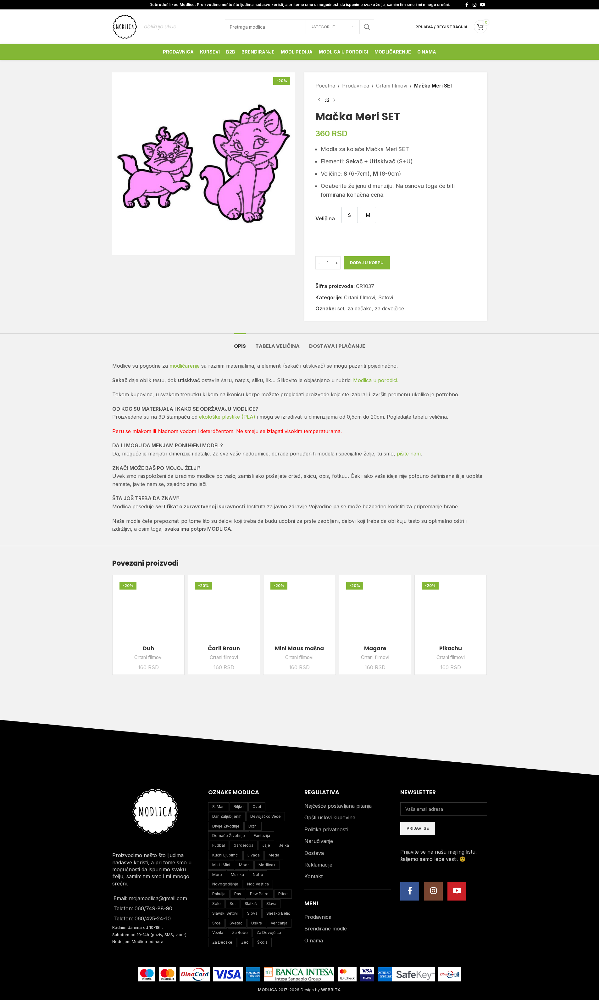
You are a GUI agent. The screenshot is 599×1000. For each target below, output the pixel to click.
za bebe (240, 932)
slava (271, 903)
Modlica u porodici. (375, 380)
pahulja (218, 893)
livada (253, 855)
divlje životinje (226, 826)
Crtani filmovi (391, 85)
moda (244, 864)
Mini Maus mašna (299, 648)
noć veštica (258, 884)
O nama (313, 940)
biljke (239, 806)
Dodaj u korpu (367, 262)
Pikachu (450, 648)
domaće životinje (228, 835)
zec (244, 942)
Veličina (325, 218)
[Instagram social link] (474, 5)
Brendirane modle (325, 928)
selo (216, 903)
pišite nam (409, 453)
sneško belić (278, 913)
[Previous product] (319, 100)
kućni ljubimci (225, 855)
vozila (217, 932)
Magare (375, 648)
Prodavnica (355, 85)
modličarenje (184, 366)
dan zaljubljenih (226, 816)
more (217, 874)
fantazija (262, 835)
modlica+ (267, 864)
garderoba (243, 845)
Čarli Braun (224, 648)
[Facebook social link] (467, 5)
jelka (284, 845)
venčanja (279, 923)
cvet (256, 806)
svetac (236, 923)
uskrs (256, 923)
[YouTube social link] (482, 5)
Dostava (314, 853)
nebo (258, 874)
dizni (253, 826)
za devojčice (389, 308)
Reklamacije (318, 865)
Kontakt (313, 876)
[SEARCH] (367, 27)
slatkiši (251, 903)
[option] (350, 215)
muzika (237, 874)
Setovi (385, 297)
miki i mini (221, 864)
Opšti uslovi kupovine (329, 817)
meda (274, 855)
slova (252, 913)
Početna (325, 85)
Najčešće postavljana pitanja (338, 806)
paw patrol (259, 893)
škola (262, 942)
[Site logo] (124, 26)
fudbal (218, 845)
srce (216, 923)
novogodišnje (225, 884)
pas (237, 893)
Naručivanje (318, 841)
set (340, 308)
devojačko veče (265, 816)
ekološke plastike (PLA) (227, 417)
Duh (148, 648)
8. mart (218, 806)
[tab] (240, 343)
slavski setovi (225, 913)
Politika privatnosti (326, 829)
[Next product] (334, 100)
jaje (266, 845)
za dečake (359, 308)
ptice (283, 893)
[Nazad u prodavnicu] (326, 100)
